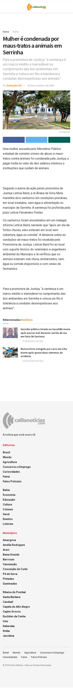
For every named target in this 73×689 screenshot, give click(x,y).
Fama (6, 476)
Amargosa (9, 540)
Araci (6, 549)
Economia (9, 494)
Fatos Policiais (12, 481)
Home (6, 32)
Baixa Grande (11, 554)
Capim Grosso (12, 611)
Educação (9, 499)
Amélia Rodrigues (14, 544)
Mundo (7, 457)
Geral (6, 514)
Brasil (6, 452)
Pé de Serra (10, 573)
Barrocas (8, 559)
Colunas (8, 509)
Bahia (16, 32)
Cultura (7, 504)
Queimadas (10, 583)
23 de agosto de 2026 (32, 341)
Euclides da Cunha (14, 616)
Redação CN (14, 85)
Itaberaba (9, 626)
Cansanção (10, 564)
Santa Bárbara (11, 597)
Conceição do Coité (15, 569)
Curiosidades (11, 471)
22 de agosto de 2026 (32, 361)
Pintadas (8, 578)
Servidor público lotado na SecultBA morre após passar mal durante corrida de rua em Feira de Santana (45, 332)
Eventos (8, 519)
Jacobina (8, 635)
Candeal (8, 601)
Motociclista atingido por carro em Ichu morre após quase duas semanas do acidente (44, 352)
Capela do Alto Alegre (16, 606)
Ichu (5, 621)
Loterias (8, 523)
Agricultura (10, 462)
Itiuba (6, 630)
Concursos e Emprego (17, 466)
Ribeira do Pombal (14, 592)
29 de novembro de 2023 (41, 85)
